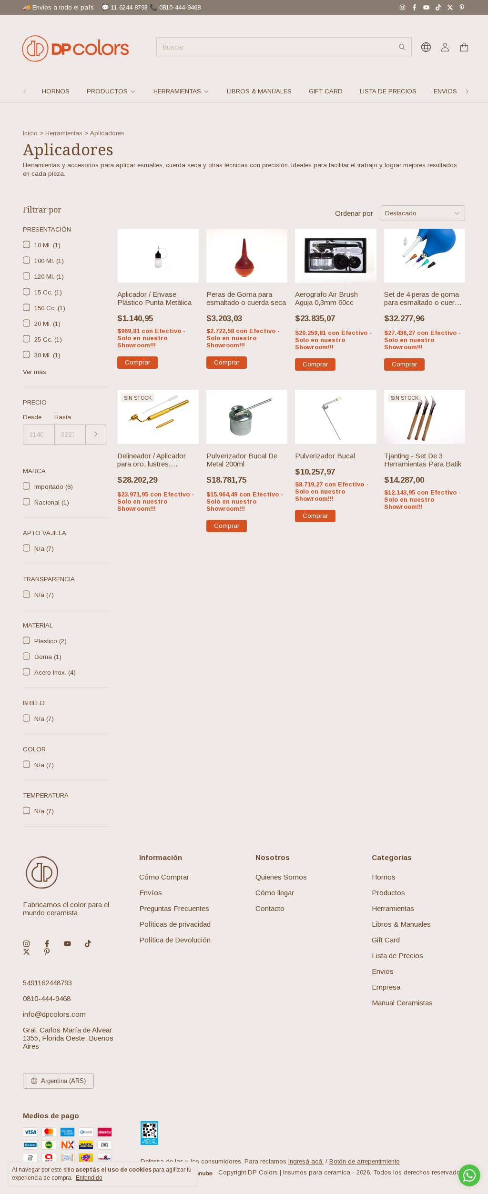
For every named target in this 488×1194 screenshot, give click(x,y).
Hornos (56, 91)
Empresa (386, 987)
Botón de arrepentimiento (364, 1161)
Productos (107, 91)
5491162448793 (47, 983)
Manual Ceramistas (402, 1003)
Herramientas (177, 91)
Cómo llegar (274, 893)
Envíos (150, 893)
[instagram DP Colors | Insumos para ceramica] (402, 7)
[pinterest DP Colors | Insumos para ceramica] (462, 7)
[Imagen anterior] (131, 250)
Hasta (62, 417)
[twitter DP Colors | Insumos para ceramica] (450, 7)
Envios (445, 91)
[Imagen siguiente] (184, 250)
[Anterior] (24, 91)
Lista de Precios (388, 91)
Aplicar (96, 434)
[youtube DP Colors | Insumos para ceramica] (426, 7)
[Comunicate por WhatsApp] (469, 1175)
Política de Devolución (175, 940)
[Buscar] (402, 47)
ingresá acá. (306, 1161)
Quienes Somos (281, 877)
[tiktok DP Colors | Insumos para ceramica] (438, 7)
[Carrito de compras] (464, 47)
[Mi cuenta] (445, 47)
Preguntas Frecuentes (174, 908)
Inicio (30, 133)
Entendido (89, 1177)
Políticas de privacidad (175, 924)
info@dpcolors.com (54, 1014)
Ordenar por (354, 213)
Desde (32, 417)
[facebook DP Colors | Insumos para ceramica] (414, 7)
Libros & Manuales (259, 91)
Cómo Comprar (164, 877)
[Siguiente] (467, 91)
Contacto (270, 908)
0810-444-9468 (47, 998)
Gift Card (326, 91)
